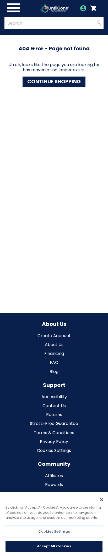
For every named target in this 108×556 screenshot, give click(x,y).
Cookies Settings (54, 450)
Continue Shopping (54, 81)
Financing (54, 353)
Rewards (54, 485)
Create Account (54, 336)
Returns (54, 415)
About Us (54, 345)
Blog (54, 372)
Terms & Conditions (54, 433)
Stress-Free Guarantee (54, 423)
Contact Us (54, 406)
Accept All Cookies (54, 546)
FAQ (54, 362)
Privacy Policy (54, 442)
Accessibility (54, 397)
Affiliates (54, 476)
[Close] (101, 499)
